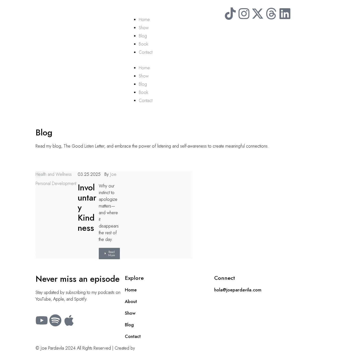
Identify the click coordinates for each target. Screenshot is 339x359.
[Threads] (271, 13)
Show (144, 28)
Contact (145, 52)
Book (143, 44)
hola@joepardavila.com (237, 290)
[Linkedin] (285, 13)
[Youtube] (41, 320)
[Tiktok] (230, 13)
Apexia (142, 348)
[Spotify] (55, 320)
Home (144, 19)
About (131, 301)
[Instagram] (244, 13)
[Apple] (69, 320)
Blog (143, 36)
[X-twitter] (257, 13)
